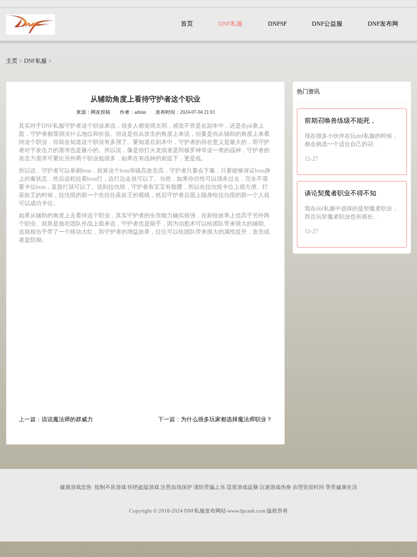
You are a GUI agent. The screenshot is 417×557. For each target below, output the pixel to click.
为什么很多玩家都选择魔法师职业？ (226, 419)
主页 (12, 61)
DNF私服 (35, 61)
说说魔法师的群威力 (67, 419)
